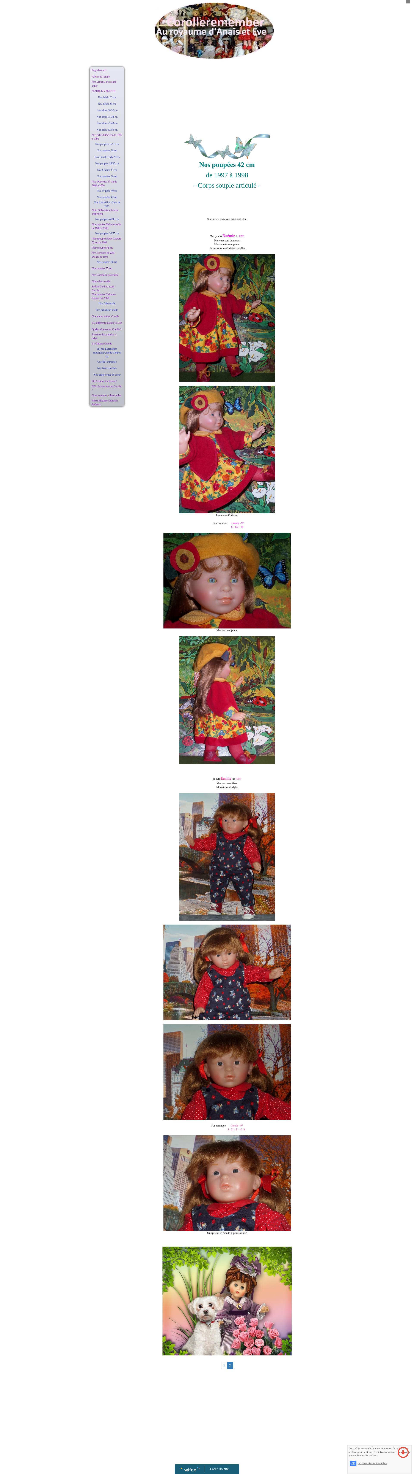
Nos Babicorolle (107, 303)
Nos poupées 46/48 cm (107, 219)
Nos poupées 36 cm (107, 176)
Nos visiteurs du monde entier (104, 83)
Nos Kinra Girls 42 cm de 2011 (107, 204)
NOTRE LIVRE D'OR (103, 90)
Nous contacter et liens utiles (106, 395)
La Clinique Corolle (102, 343)
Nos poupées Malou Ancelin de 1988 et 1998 (106, 226)
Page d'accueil (99, 70)
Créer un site (219, 1469)
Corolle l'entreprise (107, 361)
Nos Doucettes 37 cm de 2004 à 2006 (104, 183)
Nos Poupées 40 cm (107, 190)
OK (353, 1463)
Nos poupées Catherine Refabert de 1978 (104, 296)
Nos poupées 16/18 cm (107, 144)
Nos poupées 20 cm (107, 150)
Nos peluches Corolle (107, 309)
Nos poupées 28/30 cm (107, 163)
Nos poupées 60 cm (107, 261)
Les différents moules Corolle (107, 322)
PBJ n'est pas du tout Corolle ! (106, 388)
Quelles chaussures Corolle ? (106, 329)
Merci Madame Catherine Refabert (105, 402)
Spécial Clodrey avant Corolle (103, 288)
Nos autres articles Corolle (105, 316)
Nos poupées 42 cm (107, 197)
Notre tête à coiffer (101, 281)
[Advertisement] (106, 495)
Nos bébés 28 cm (107, 103)
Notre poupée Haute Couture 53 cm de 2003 (106, 240)
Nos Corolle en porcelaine (105, 274)
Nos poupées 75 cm (102, 268)
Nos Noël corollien (107, 368)
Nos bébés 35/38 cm (107, 116)
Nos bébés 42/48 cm (107, 123)
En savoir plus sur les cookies (372, 1463)
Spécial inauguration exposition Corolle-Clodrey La (107, 352)
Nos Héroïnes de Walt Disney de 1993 (103, 254)
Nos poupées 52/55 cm (107, 233)
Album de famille (101, 76)
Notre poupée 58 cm (102, 247)
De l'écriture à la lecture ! (104, 381)
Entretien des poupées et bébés (104, 336)
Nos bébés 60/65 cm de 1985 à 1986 (107, 136)
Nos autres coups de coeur (107, 374)
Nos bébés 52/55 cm (107, 129)
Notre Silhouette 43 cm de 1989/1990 (105, 212)
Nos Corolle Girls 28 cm (107, 157)
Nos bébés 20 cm (107, 97)
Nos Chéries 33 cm (107, 169)
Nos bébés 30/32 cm (107, 110)
